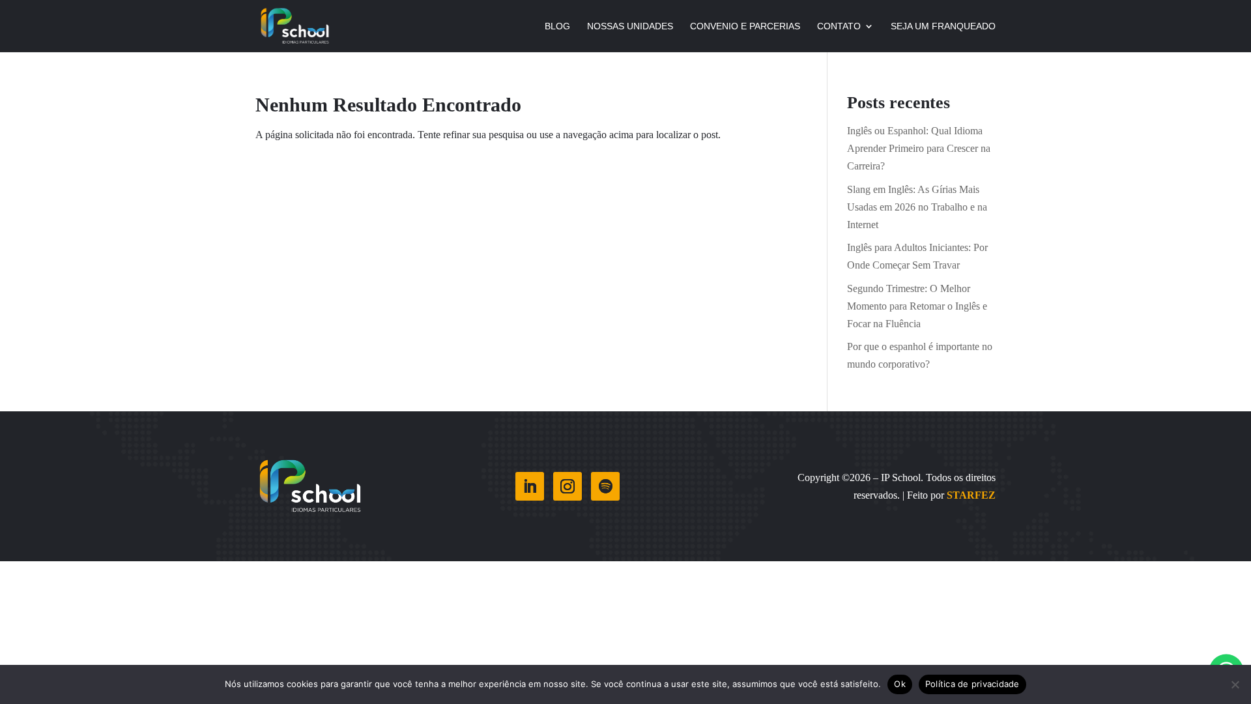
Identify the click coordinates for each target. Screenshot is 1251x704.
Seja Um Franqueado (943, 26)
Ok (900, 684)
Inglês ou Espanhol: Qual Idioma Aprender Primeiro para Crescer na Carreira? (918, 148)
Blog (557, 26)
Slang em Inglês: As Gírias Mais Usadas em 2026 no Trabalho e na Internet (917, 207)
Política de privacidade (972, 684)
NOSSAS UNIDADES (630, 26)
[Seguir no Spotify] (605, 486)
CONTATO (839, 26)
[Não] (1234, 684)
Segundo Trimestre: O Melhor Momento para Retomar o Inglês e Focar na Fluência (917, 306)
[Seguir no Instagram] (567, 486)
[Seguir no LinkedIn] (529, 486)
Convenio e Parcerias (745, 26)
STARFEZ (971, 495)
